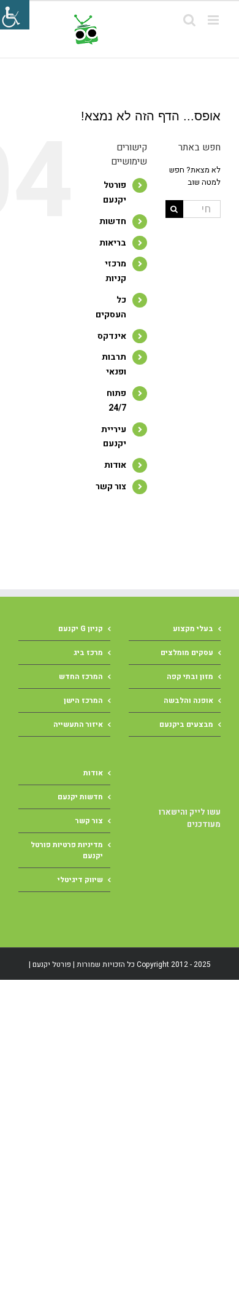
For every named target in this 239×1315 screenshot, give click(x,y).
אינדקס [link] (111, 336)
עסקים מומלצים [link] (187, 652)
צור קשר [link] (111, 486)
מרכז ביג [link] (88, 652)
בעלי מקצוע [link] (193, 628)
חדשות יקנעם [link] (80, 796)
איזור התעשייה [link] (78, 724)
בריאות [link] (112, 242)
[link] (145, 29)
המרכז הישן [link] (83, 700)
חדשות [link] (112, 221)
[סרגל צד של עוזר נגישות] (14, 14)
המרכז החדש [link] (81, 676)
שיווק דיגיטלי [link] (80, 879)
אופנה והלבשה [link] (188, 700)
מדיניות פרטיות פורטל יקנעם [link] (67, 850)
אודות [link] (115, 465)
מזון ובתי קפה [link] (190, 676)
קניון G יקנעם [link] (80, 628)
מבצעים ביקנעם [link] (186, 724)
